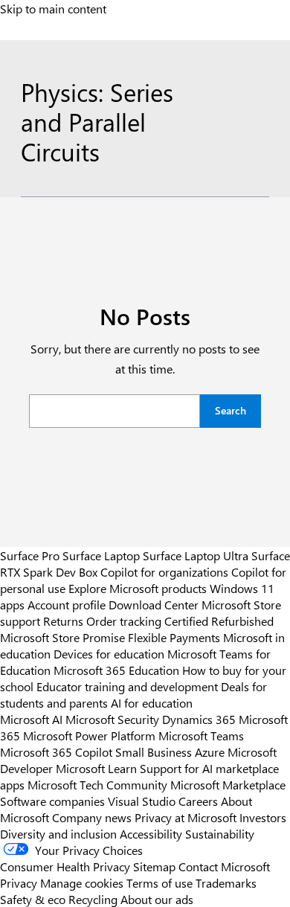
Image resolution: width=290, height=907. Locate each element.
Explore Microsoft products (137, 588)
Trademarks (226, 882)
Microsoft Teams (201, 735)
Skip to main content (53, 8)
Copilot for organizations (164, 571)
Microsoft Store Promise (62, 637)
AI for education (152, 702)
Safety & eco (32, 899)
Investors (262, 817)
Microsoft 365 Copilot (56, 751)
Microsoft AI (31, 719)
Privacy (20, 882)
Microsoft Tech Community (97, 784)
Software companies (52, 800)
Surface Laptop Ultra (195, 555)
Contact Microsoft (224, 866)
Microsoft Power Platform (89, 735)
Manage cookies (81, 882)
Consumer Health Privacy (65, 866)
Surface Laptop (101, 555)
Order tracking (123, 620)
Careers (198, 800)
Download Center (154, 604)
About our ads (156, 899)
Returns (63, 620)
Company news (92, 817)
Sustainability (219, 833)
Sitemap (154, 866)
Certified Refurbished (219, 620)
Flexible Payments (174, 637)
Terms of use (159, 882)
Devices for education (109, 653)
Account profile (67, 604)
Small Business (153, 751)
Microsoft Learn (96, 768)
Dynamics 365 (199, 719)
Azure (210, 751)
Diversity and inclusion (58, 833)
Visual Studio (141, 800)
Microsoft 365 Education (116, 669)
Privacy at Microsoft (185, 817)
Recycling (92, 899)
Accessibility (151, 833)
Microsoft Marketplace (228, 784)
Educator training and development (127, 686)
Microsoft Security (112, 719)
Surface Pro (29, 555)
